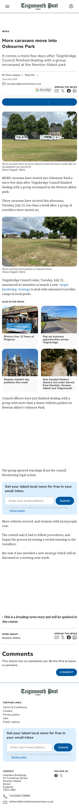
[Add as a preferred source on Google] (43, 90)
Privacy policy (11, 714)
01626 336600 (21, 795)
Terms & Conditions (15, 707)
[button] (7, 6)
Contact (7, 711)
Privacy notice (17, 510)
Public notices (11, 722)
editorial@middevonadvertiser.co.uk (31, 801)
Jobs (5, 718)
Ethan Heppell (13, 75)
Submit (65, 501)
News (5, 31)
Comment (66, 672)
